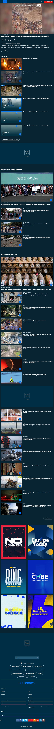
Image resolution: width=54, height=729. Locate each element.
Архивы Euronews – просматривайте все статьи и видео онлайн (40, 706)
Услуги (2, 711)
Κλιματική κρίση (39, 670)
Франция (13, 670)
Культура (30, 700)
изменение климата (17, 673)
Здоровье (30, 697)
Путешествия (4, 700)
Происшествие (30, 673)
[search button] (37, 657)
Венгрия (25, 359)
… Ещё (4, 50)
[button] (10, 139)
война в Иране (15, 666)
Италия (21, 670)
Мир (24, 305)
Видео (2, 703)
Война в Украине (27, 666)
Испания (29, 670)
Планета (30, 694)
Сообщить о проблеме (5, 54)
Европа (3, 691)
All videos (47, 518)
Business (3, 694)
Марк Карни (32, 676)
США (24, 503)
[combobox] (27, 657)
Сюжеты (3, 688)
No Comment (4, 202)
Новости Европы (5, 287)
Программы (31, 703)
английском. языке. (44, 53)
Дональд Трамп (38, 666)
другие (2, 715)
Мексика (25, 436)
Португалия (22, 676)
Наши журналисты (5, 705)
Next (2, 697)
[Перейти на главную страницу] (5, 1)
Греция (39, 673)
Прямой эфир (48, 1)
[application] (27, 18)
